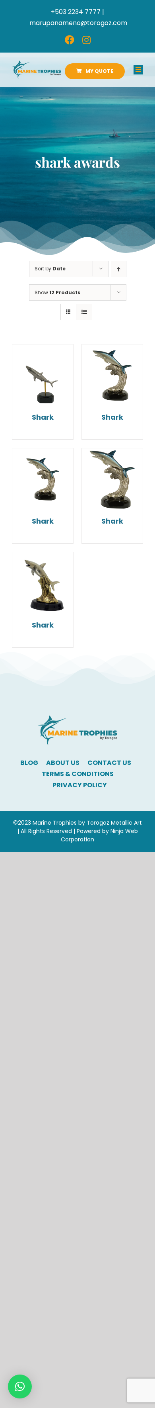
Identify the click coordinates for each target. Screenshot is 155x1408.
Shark (43, 417)
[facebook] (69, 40)
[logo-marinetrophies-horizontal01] (36, 63)
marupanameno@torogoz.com (78, 22)
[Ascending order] (118, 269)
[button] (20, 1386)
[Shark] (42, 374)
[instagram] (86, 40)
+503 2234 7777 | (77, 11)
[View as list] (84, 312)
